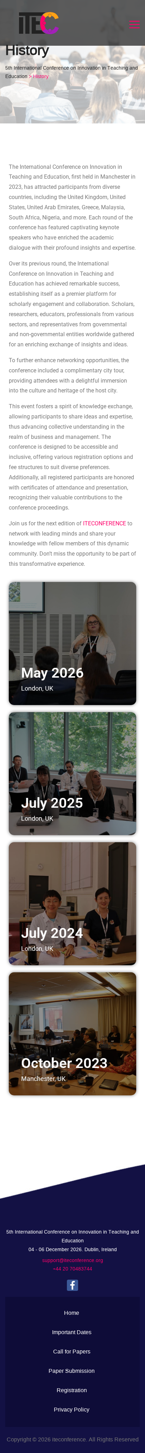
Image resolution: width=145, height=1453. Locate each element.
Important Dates (72, 1332)
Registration (72, 1390)
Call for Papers (71, 1352)
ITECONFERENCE (104, 523)
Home (71, 1313)
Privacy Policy (71, 1410)
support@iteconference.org (72, 1260)
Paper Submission (72, 1371)
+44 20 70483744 (72, 1269)
